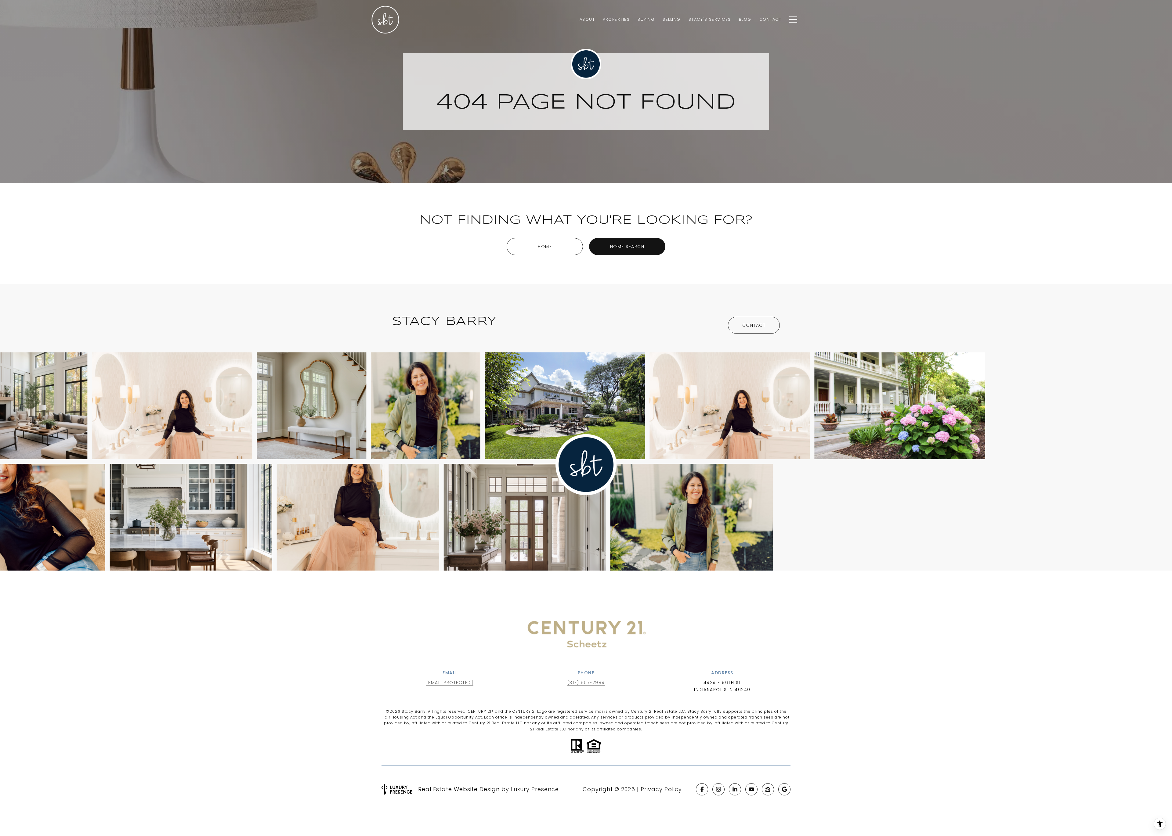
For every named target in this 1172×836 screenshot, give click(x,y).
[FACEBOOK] (702, 789)
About (587, 19)
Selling (672, 19)
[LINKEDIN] (735, 789)
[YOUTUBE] (751, 789)
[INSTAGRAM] (718, 789)
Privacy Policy (661, 789)
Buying (646, 19)
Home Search (627, 246)
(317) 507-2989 (586, 682)
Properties (616, 19)
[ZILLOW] (768, 789)
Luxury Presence (535, 789)
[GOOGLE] (784, 789)
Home (545, 246)
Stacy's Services (710, 19)
